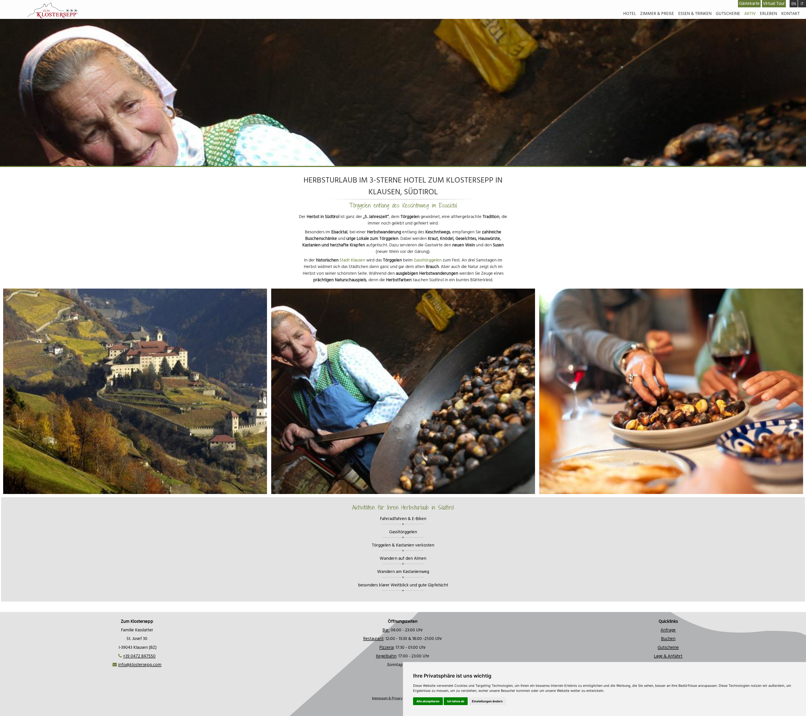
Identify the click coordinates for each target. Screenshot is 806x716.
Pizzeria (386, 647)
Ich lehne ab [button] (455, 701)
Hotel (629, 14)
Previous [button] (101, 389)
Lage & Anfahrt (668, 656)
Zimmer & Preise (657, 14)
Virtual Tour (774, 4)
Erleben (768, 14)
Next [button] (704, 389)
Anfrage (668, 630)
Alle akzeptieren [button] (428, 701)
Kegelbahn (386, 656)
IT (802, 4)
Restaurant (373, 639)
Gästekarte (749, 4)
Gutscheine (728, 14)
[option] (403, 391)
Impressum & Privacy (387, 698)
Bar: (386, 630)
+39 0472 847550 (139, 656)
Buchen (668, 639)
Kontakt (790, 14)
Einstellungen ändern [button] (487, 701)
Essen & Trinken (695, 14)
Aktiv (750, 14)
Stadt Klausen (352, 260)
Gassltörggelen (428, 260)
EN (794, 4)
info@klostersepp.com (139, 665)
